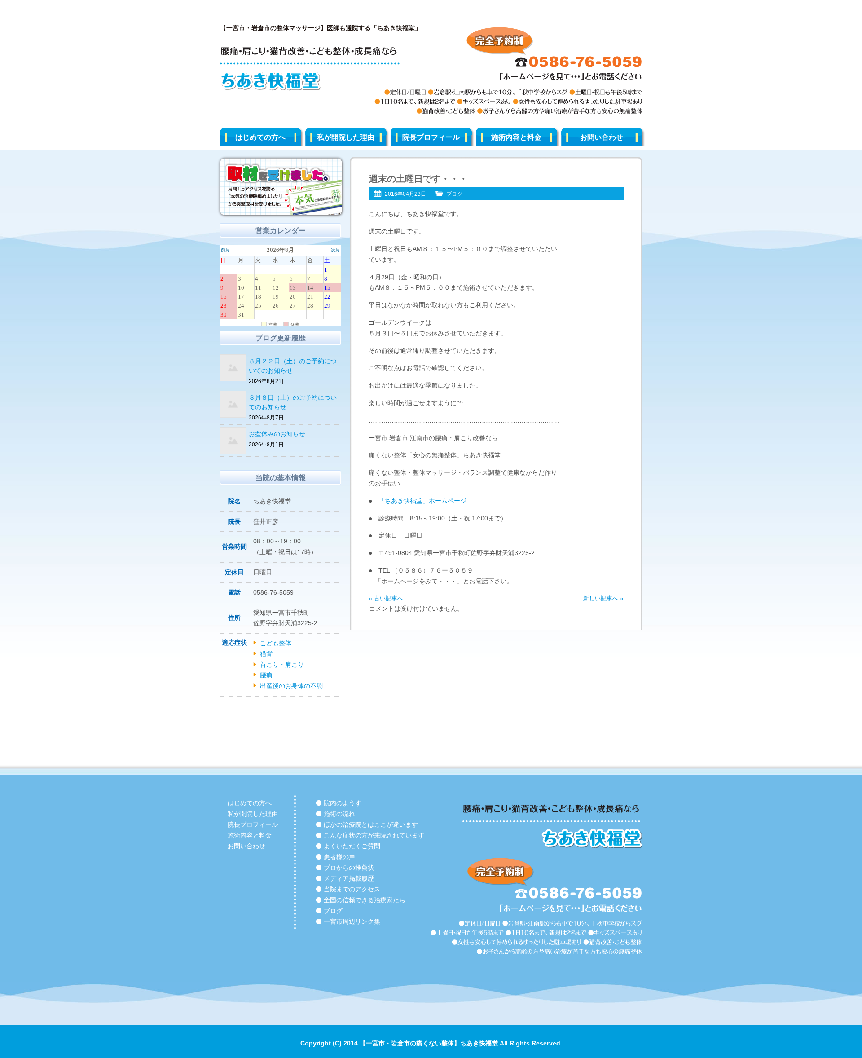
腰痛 (266, 675)
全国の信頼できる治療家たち (364, 900)
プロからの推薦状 (349, 867)
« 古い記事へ (386, 598)
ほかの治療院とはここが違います (371, 824)
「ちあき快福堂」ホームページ (422, 500)
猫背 (266, 653)
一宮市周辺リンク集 (352, 921)
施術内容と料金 (516, 137)
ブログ (454, 194)
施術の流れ (339, 813)
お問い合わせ (601, 137)
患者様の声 (339, 856)
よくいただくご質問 (352, 846)
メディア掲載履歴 (349, 878)
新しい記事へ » (603, 598)
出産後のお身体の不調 (291, 685)
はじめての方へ (260, 137)
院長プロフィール (431, 137)
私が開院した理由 (345, 137)
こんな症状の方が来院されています (374, 835)
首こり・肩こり (282, 664)
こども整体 (275, 643)
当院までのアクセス (352, 889)
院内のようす (342, 803)
